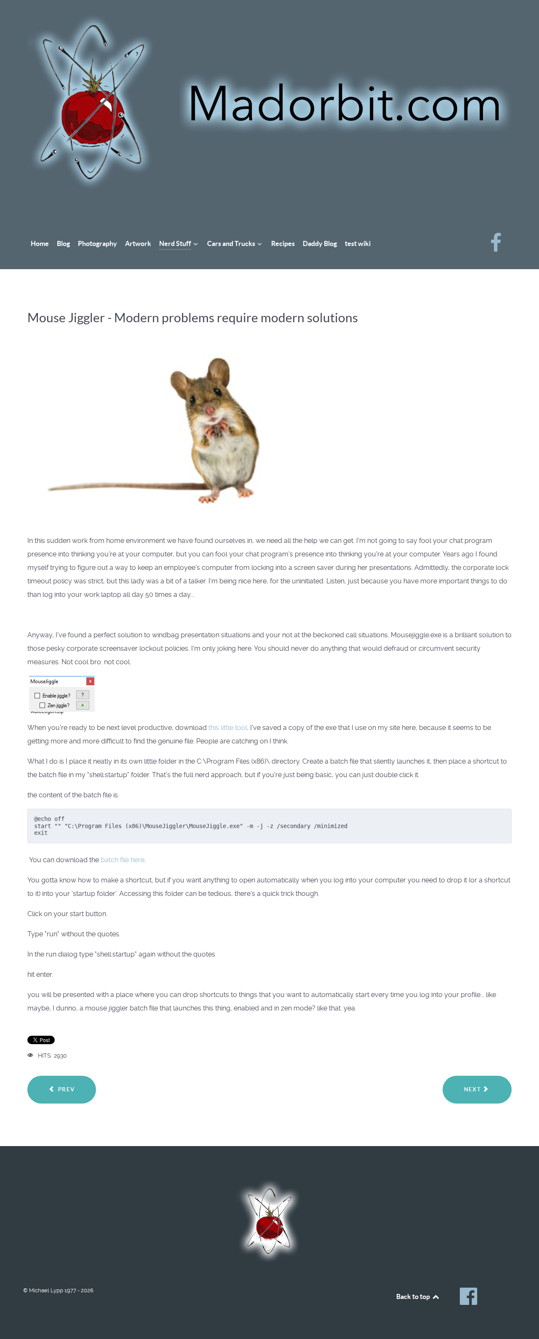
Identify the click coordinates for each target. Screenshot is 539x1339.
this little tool (227, 728)
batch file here (122, 860)
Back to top (413, 1296)
